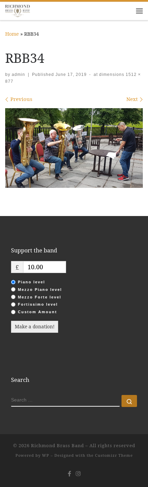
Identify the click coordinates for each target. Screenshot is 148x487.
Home (12, 34)
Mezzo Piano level (40, 289)
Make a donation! (34, 327)
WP (45, 455)
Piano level (31, 282)
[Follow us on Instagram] (78, 473)
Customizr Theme (114, 455)
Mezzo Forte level (39, 297)
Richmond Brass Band (57, 445)
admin (18, 74)
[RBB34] (74, 148)
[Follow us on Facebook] (69, 473)
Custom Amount (37, 312)
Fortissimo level (38, 304)
